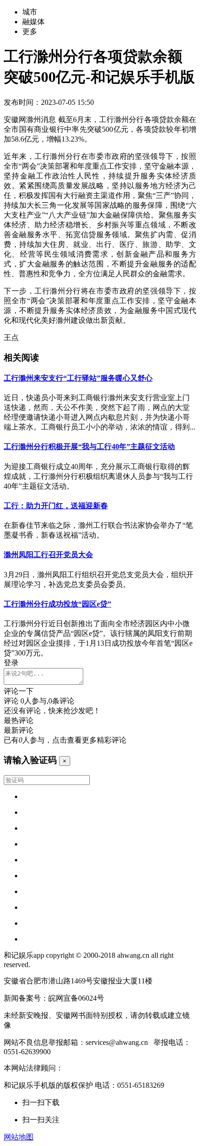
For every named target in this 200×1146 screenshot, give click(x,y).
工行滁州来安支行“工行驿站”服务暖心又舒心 (78, 378)
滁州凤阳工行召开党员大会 (48, 555)
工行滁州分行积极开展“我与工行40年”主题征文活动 (89, 446)
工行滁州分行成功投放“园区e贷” (57, 604)
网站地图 (18, 1137)
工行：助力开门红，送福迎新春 (56, 506)
